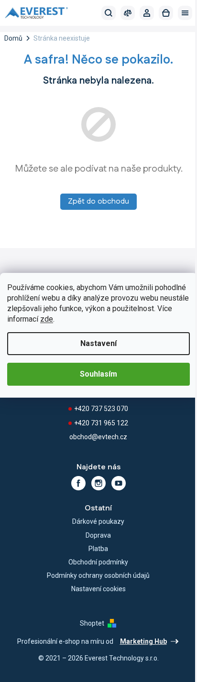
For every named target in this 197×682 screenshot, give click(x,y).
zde (46, 319)
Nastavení (98, 343)
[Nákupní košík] (166, 13)
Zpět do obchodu (98, 201)
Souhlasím (98, 374)
